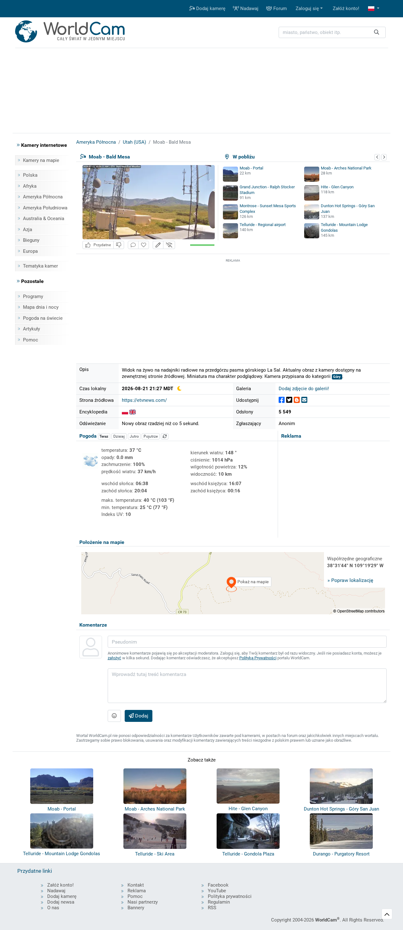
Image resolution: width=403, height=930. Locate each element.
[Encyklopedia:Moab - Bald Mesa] (125, 412)
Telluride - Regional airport (263, 224)
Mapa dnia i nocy (41, 307)
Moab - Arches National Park (346, 168)
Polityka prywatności (230, 896)
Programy (33, 296)
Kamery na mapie (41, 160)
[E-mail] (304, 400)
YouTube (217, 891)
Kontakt (136, 885)
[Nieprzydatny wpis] (118, 245)
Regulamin (219, 902)
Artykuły (31, 329)
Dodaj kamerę (210, 8)
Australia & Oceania (43, 218)
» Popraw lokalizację (350, 580)
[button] (373, 9)
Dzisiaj (119, 436)
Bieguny (31, 240)
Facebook (218, 885)
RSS (212, 908)
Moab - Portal (251, 168)
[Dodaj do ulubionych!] (143, 245)
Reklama (137, 891)
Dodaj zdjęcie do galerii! (304, 388)
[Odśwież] (164, 436)
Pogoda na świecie (43, 318)
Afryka (30, 186)
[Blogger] (297, 400)
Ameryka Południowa (45, 208)
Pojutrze (151, 436)
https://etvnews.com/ (144, 400)
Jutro (134, 436)
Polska (30, 175)
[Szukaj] (376, 32)
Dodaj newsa (60, 902)
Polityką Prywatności (257, 658)
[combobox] (332, 32)
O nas (53, 908)
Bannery (136, 908)
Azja (27, 229)
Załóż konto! (346, 8)
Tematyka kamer (40, 266)
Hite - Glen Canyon (337, 187)
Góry (337, 377)
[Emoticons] (114, 716)
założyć (114, 658)
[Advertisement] (233, 308)
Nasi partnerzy (143, 902)
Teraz (103, 436)
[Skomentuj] (133, 245)
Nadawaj (248, 8)
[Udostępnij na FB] (282, 400)
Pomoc (30, 340)
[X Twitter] (289, 400)
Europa (30, 251)
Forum (279, 8)
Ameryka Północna (43, 197)
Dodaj (141, 716)
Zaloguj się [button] (307, 8)
